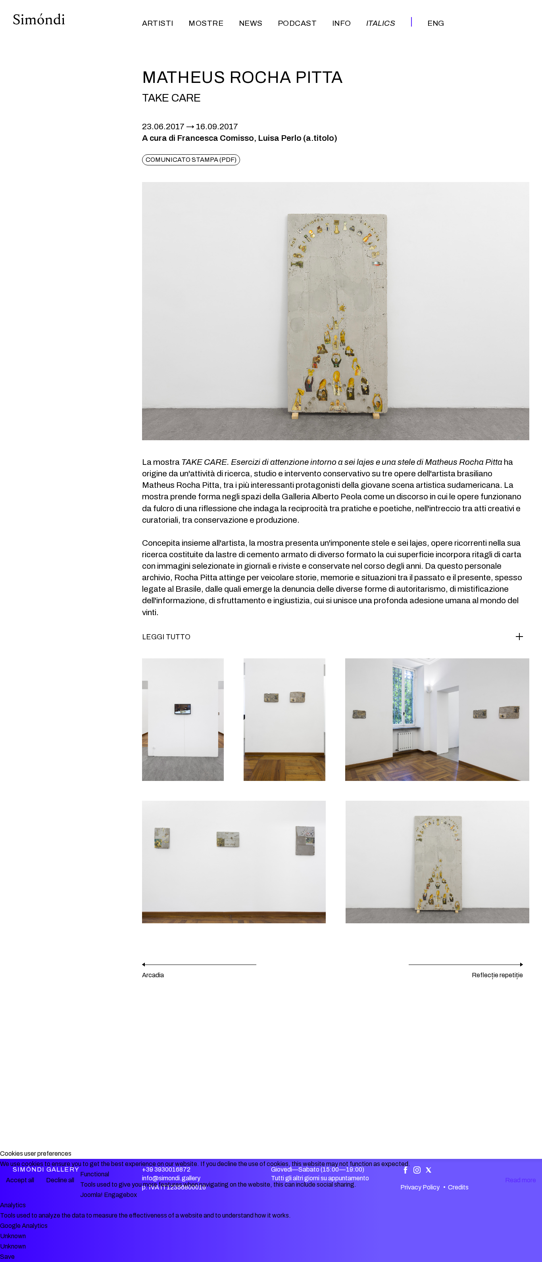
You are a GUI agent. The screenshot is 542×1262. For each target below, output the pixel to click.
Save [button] (7, 1257)
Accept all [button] (20, 1180)
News (251, 23)
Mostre (205, 23)
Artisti (157, 23)
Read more (520, 1180)
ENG (435, 23)
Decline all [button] (60, 1180)
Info (341, 23)
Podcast (297, 23)
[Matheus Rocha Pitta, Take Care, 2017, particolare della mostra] (183, 719)
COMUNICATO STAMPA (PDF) (191, 160)
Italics (380, 23)
